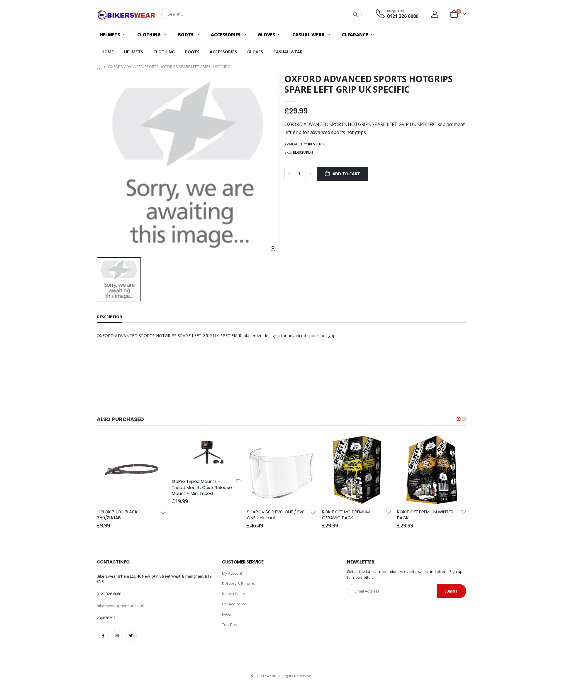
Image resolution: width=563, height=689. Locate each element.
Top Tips (229, 624)
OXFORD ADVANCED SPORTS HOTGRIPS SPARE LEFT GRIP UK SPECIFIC (368, 84)
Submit (451, 591)
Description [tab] (109, 316)
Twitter (131, 636)
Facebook (103, 636)
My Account (232, 573)
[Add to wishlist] (163, 480)
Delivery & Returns (238, 583)
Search (355, 14)
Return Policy (233, 593)
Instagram (117, 636)
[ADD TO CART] (156, 444)
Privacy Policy (234, 604)
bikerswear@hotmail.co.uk (120, 605)
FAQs (226, 614)
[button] (458, 418)
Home (99, 66)
